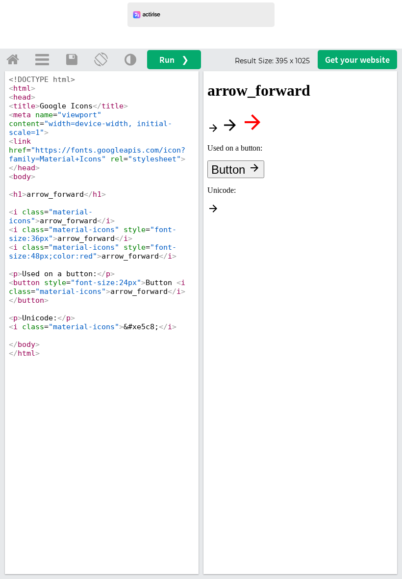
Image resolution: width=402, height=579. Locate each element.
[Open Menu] (42, 59)
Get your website (357, 59)
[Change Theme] (130, 59)
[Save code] (71, 59)
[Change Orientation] (101, 59)
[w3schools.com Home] (12, 59)
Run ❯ (174, 59)
